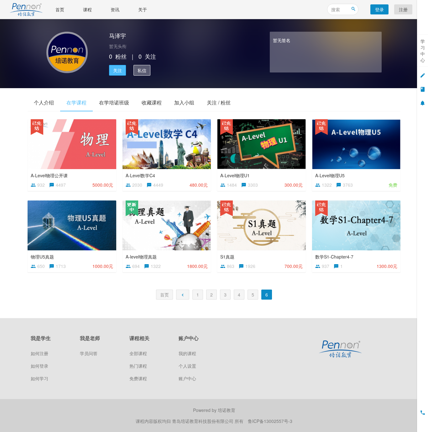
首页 (59, 9)
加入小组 (184, 102)
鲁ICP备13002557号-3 (270, 421)
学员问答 (88, 353)
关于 (142, 9)
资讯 (115, 9)
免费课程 (138, 378)
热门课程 (138, 366)
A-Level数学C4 (140, 175)
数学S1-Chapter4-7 (334, 256)
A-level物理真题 (141, 256)
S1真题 (227, 256)
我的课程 (187, 353)
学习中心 (422, 50)
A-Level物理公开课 (49, 175)
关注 (117, 70)
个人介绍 (44, 102)
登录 (379, 9)
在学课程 (76, 102)
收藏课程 (152, 102)
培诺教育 (226, 410)
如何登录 (39, 366)
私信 (142, 70)
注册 (403, 9)
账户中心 (187, 378)
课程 (87, 9)
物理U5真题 (42, 256)
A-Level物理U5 (330, 175)
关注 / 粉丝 (219, 102)
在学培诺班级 (114, 102)
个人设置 (187, 366)
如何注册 (39, 353)
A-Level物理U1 (235, 175)
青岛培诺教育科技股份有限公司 (203, 421)
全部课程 (138, 353)
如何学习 (39, 378)
